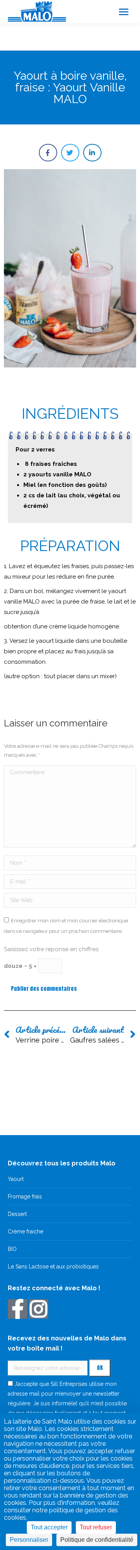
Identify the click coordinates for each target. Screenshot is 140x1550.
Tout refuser (96, 1527)
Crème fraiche (25, 1231)
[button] (48, 152)
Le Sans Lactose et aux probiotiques (53, 1266)
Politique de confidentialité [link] (96, 1539)
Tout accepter (49, 1527)
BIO (12, 1249)
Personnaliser (29, 1539)
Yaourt (16, 1179)
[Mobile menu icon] (123, 12)
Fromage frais (25, 1196)
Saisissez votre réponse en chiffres (51, 949)
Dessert (17, 1214)
